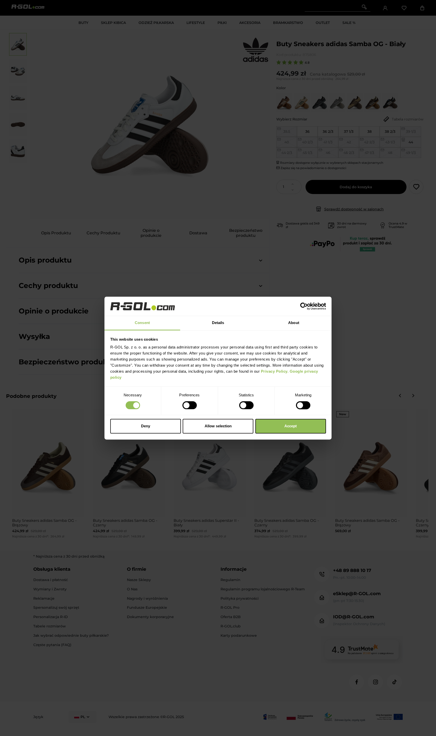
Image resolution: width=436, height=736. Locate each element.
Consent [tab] (142, 323)
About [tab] (293, 323)
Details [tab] (218, 323)
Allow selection (218, 426)
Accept (290, 426)
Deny (145, 426)
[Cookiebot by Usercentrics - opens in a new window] (304, 306)
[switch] (189, 405)
